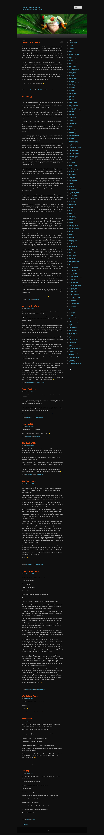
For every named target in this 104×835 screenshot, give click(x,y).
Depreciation (71, 96)
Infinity (70, 159)
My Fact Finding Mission (74, 192)
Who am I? (71, 350)
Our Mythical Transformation (75, 215)
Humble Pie (71, 138)
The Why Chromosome (74, 314)
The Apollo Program (73, 267)
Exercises (71, 113)
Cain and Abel (72, 73)
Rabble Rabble (72, 233)
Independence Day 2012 (74, 157)
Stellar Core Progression (74, 261)
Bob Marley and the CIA (74, 69)
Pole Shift (71, 221)
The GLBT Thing (72, 275)
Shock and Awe (72, 252)
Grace (70, 131)
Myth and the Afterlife (73, 198)
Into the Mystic (72, 162)
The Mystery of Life (73, 291)
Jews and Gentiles (73, 165)
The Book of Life (29, 443)
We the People (72, 338)
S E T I (70, 243)
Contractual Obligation (74, 92)
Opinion (70, 210)
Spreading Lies (72, 258)
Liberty (70, 176)
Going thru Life (72, 129)
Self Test (70, 249)
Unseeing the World (30, 306)
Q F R (70, 229)
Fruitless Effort (72, 121)
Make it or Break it (73, 180)
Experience (71, 114)
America (70, 57)
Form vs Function (72, 117)
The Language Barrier (73, 282)
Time (70, 321)
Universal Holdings (73, 330)
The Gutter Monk (29, 481)
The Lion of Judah (73, 287)
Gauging (25, 770)
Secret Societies (29, 389)
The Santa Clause (72, 300)
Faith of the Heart (72, 116)
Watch (70, 336)
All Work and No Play (73, 56)
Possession (71, 222)
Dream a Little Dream (73, 105)
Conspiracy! (71, 90)
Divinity (70, 101)
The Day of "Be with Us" (74, 272)
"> (69, 370)
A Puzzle (71, 47)
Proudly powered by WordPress (52, 830)
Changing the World (73, 78)
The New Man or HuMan (74, 294)
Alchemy (71, 51)
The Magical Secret (73, 288)
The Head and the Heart (74, 281)
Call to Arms (71, 75)
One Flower (71, 209)
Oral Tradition (72, 212)
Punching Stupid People (74, 228)
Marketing (71, 183)
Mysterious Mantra (73, 195)
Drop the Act (71, 107)
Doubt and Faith (72, 104)
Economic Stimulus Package (75, 109)
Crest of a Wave (72, 95)
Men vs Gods (71, 186)
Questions (71, 231)
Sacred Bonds (72, 245)
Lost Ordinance (72, 177)
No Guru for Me (72, 201)
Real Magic (71, 234)
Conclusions (71, 84)
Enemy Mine (71, 111)
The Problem (71, 296)
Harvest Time (71, 132)
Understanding (72, 329)
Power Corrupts (72, 224)
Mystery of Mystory (73, 197)
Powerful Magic (72, 227)
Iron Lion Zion (72, 164)
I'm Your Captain (72, 145)
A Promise (71, 45)
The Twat (71, 311)
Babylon (70, 63)
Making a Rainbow (73, 181)
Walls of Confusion (73, 335)
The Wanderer (72, 312)
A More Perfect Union (73, 44)
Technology (27, 96)
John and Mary (72, 167)
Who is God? (71, 351)
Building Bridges (72, 72)
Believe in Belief (72, 65)
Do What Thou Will (73, 102)
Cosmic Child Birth (73, 93)
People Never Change (73, 217)
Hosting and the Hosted (74, 135)
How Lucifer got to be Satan (75, 137)
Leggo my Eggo (72, 174)
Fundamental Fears (30, 571)
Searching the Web (73, 246)
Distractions (71, 99)
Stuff (70, 264)
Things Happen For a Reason (75, 320)
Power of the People (73, 225)
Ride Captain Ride (73, 240)
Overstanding (72, 216)
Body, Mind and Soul (73, 71)
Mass (70, 185)
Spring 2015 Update (73, 260)
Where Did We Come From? (75, 348)
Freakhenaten (72, 119)
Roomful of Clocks (73, 241)
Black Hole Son (72, 68)
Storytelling (71, 263)
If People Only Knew (73, 150)
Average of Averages (73, 61)
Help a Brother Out (73, 133)
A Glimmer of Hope (73, 42)
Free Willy (71, 120)
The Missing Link (72, 289)
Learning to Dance (73, 173)
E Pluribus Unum (72, 108)
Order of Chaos (72, 213)
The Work (71, 315)
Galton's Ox (71, 125)
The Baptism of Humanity (74, 269)
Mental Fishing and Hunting (75, 188)
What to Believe (72, 347)
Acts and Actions (72, 49)
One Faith (71, 207)
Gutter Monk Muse (31, 7)
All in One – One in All (74, 53)
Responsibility (28, 424)
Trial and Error (72, 326)
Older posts (25, 824)
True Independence (73, 327)
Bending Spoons (72, 66)
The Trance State (72, 306)
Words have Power (30, 696)
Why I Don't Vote (72, 356)
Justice (70, 168)
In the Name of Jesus (73, 156)
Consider (71, 89)
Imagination (71, 152)
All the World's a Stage (74, 54)
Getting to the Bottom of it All (75, 128)
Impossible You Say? (73, 155)
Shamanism (27, 718)
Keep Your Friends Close (74, 169)
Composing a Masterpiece (74, 83)
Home (23, 36)
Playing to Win (72, 219)
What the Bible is (72, 342)
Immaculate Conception (74, 153)
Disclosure (71, 97)
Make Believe (71, 179)
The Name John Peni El (74, 293)
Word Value (71, 360)
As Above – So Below (73, 59)
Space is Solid (72, 253)
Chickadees (71, 81)
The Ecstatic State (73, 273)
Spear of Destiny (72, 255)
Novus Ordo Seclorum (73, 203)
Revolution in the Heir (31, 42)
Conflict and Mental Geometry (75, 85)
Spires (70, 257)
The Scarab (71, 302)
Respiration (71, 236)
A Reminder (71, 48)
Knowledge (71, 171)
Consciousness (72, 87)
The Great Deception (73, 276)
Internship (71, 161)
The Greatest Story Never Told (75, 277)
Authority (71, 60)
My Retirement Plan (73, 193)
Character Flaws (72, 80)
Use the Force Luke (73, 333)
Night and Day (72, 200)
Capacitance (71, 77)
